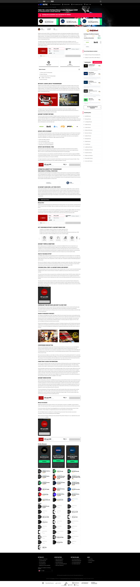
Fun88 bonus (68, 44)
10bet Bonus (91, 98)
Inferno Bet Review (88, 161)
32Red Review (88, 141)
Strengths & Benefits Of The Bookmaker (48, 75)
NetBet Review (88, 124)
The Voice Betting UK (42, 563)
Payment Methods (43, 74)
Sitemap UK (90, 562)
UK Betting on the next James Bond (44, 565)
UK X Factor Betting (42, 562)
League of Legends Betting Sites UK (61, 563)
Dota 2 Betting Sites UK (59, 562)
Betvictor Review (88, 132)
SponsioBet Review (89, 158)
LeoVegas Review (88, 121)
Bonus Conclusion (43, 79)
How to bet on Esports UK (59, 565)
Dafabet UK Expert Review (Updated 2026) (93, 54)
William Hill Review (88, 130)
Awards (87, 4)
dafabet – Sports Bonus (46, 77)
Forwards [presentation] (79, 238)
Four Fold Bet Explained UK (76, 563)
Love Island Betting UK (42, 560)
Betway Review (88, 118)
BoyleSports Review (89, 149)
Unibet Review (88, 127)
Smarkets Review (88, 152)
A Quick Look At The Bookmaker (46, 72)
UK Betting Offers (67, 4)
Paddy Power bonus (42, 417)
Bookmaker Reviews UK (56, 4)
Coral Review (87, 144)
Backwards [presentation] (39, 238)
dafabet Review (88, 135)
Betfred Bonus (69, 20)
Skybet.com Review (89, 155)
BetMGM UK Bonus (48, 20)
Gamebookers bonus (76, 44)
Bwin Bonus (91, 89)
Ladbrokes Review (88, 147)
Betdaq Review (88, 138)
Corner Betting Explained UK (76, 562)
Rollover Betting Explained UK (76, 560)
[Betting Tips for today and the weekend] (44, 4)
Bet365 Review (88, 116)
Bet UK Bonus (90, 20)
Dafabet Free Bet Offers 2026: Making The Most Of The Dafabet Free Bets (93, 57)
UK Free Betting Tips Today (78, 4)
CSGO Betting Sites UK (59, 560)
